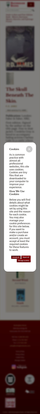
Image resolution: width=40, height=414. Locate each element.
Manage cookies (23, 260)
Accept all (16, 257)
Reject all (26, 257)
